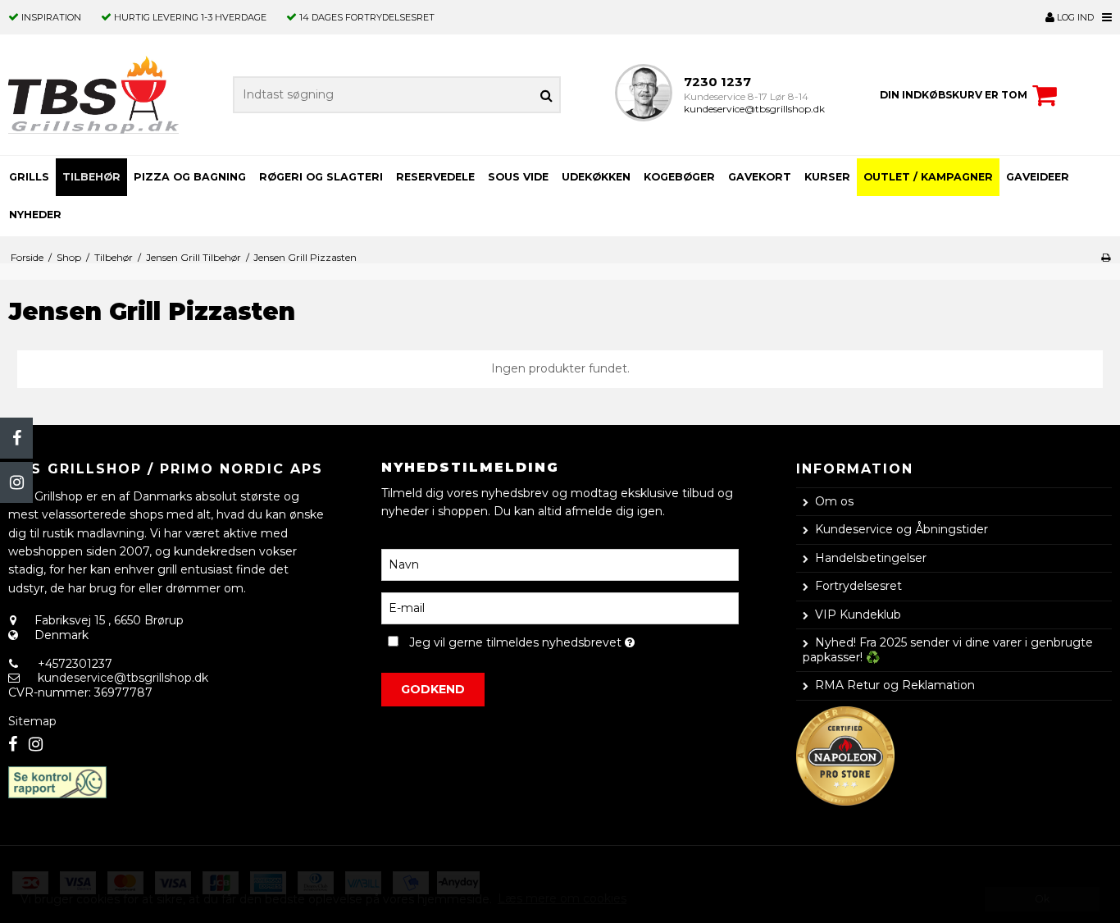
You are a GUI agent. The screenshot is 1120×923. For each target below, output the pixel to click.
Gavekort (759, 177)
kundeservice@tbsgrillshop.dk (754, 109)
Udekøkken (596, 177)
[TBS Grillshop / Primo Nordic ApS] (93, 95)
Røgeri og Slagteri (321, 177)
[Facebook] (16, 438)
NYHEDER (35, 214)
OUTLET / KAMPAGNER (928, 177)
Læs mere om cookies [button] (562, 898)
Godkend (433, 689)
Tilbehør (91, 177)
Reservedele (435, 177)
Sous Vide (518, 177)
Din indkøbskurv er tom (953, 95)
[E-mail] (559, 607)
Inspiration (51, 17)
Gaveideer (1037, 177)
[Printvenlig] (1106, 257)
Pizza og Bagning (190, 177)
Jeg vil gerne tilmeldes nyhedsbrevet (573, 640)
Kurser (827, 177)
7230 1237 (717, 81)
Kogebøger (679, 177)
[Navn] (559, 563)
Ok (1042, 899)
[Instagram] (16, 482)
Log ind (1074, 17)
